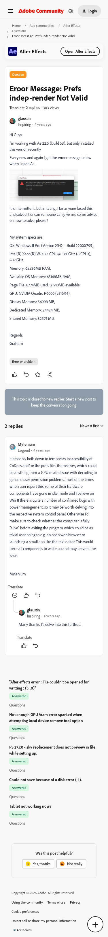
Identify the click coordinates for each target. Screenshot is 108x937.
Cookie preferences (25, 911)
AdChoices (24, 930)
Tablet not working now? (30, 806)
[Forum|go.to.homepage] (41, 10)
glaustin (24, 118)
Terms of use (56, 902)
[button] (10, 12)
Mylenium (26, 444)
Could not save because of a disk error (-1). (45, 779)
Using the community (27, 902)
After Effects (71, 25)
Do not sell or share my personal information (44, 921)
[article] (54, 520)
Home (16, 25)
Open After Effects (80, 51)
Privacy (75, 902)
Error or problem (23, 361)
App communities (42, 25)
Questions (19, 31)
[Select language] (70, 11)
